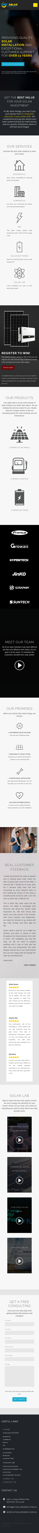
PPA (4, 1445)
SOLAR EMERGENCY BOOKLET (12, 1475)
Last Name (8, 1329)
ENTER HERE (8, 368)
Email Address (9, 1355)
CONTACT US (10, 1482)
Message (7, 1364)
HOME (7, 1429)
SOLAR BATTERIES (8, 1458)
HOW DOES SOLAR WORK (10, 1466)
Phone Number (9, 1346)
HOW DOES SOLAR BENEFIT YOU (12, 1469)
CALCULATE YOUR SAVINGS (13, 64)
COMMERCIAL (7, 1439)
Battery (5, 1442)
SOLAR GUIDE (7, 1472)
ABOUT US (9, 1479)
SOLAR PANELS (7, 1452)
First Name (8, 1320)
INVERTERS (6, 1455)
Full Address (8, 1338)
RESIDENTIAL (7, 1436)
